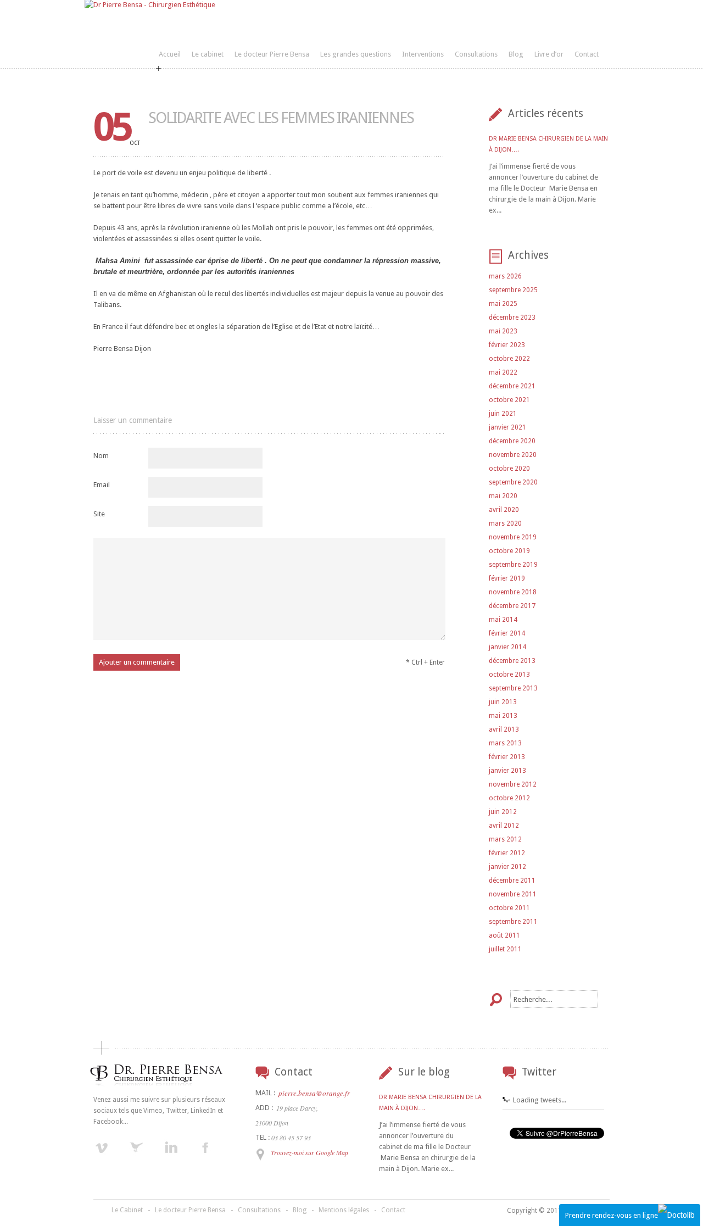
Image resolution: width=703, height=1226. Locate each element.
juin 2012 (503, 812)
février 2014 (507, 633)
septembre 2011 (513, 922)
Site (99, 514)
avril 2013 (504, 729)
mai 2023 (503, 331)
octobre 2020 (509, 468)
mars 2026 (505, 276)
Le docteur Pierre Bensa (272, 54)
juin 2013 (503, 702)
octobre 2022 (509, 359)
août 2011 (504, 935)
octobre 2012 (509, 798)
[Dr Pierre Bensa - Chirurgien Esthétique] (150, 5)
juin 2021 (503, 413)
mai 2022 (503, 372)
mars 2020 (505, 523)
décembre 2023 (512, 317)
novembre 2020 (513, 455)
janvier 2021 (507, 427)
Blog (516, 54)
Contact (586, 54)
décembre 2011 (512, 880)
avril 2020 (504, 510)
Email (101, 485)
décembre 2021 (512, 386)
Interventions (423, 54)
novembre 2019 (513, 537)
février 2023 (507, 345)
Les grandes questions (355, 54)
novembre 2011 (513, 894)
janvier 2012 (507, 867)
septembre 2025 (513, 290)
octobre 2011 (509, 908)
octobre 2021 (509, 400)
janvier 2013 (507, 770)
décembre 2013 (512, 661)
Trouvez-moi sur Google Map (309, 1152)
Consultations (476, 54)
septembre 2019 (513, 565)
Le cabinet (208, 54)
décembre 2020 (512, 441)
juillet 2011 (505, 949)
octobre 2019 (509, 551)
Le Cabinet (127, 1210)
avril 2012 (504, 825)
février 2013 (507, 757)
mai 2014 (503, 619)
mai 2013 (503, 716)
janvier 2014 (507, 647)
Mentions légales (344, 1210)
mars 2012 (505, 839)
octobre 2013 (509, 674)
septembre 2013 (513, 688)
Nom (101, 456)
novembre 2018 (513, 592)
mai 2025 (503, 304)
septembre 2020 (513, 482)
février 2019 (507, 578)
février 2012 (507, 853)
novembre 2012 (513, 784)
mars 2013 (505, 743)
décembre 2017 (512, 606)
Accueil (170, 54)
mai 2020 (503, 496)
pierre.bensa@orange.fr (314, 1093)
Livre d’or (548, 54)
